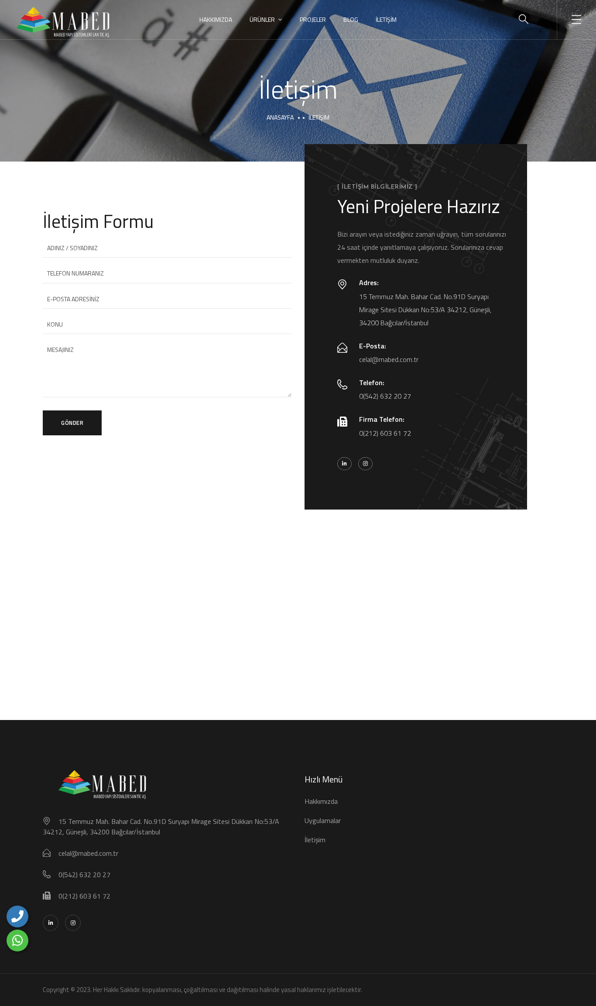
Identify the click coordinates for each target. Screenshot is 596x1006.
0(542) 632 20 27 (385, 396)
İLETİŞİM (386, 19)
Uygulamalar (323, 820)
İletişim (315, 839)
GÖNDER (72, 422)
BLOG (350, 19)
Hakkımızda (215, 19)
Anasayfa (280, 117)
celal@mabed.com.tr (388, 359)
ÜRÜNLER (262, 19)
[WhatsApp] (17, 940)
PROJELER (313, 19)
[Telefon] (17, 916)
